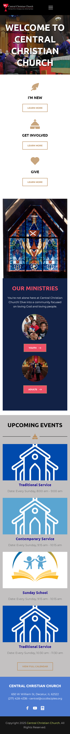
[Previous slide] (9, 45)
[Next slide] (61, 45)
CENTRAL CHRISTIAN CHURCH (35, 685)
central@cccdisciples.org (45, 698)
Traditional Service (35, 484)
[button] (50, 7)
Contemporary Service (35, 538)
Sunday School (35, 592)
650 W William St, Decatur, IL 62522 (35, 694)
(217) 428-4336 (17, 698)
